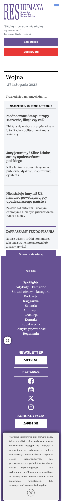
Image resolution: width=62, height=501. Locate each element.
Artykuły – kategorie (31, 287)
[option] (23, 12)
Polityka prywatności (31, 329)
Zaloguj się (31, 41)
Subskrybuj (31, 51)
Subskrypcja (31, 324)
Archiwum (31, 310)
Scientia (31, 305)
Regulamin (31, 333)
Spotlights (31, 282)
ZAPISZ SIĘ (31, 360)
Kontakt (31, 319)
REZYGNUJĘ (31, 371)
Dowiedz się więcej (31, 254)
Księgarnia (31, 301)
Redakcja (31, 315)
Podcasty (31, 296)
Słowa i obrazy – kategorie (31, 291)
